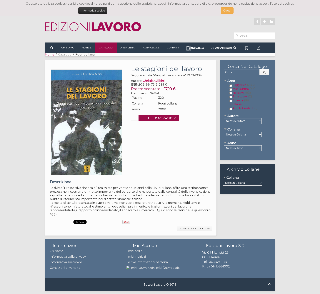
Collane (236, 104)
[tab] (247, 81)
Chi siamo (67, 47)
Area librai (127, 47)
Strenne (238, 100)
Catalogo (106, 47)
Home (49, 54)
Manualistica (241, 89)
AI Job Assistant (243, 108)
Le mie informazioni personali (147, 262)
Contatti (173, 47)
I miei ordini (134, 251)
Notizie (86, 47)
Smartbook (240, 96)
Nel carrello (166, 118)
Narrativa (238, 92)
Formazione (150, 47)
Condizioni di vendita (65, 268)
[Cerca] (264, 72)
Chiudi (227, 10)
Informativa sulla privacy (68, 256)
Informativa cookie (93, 10)
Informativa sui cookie (66, 262)
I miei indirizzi (136, 256)
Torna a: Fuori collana (194, 228)
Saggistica (239, 85)
